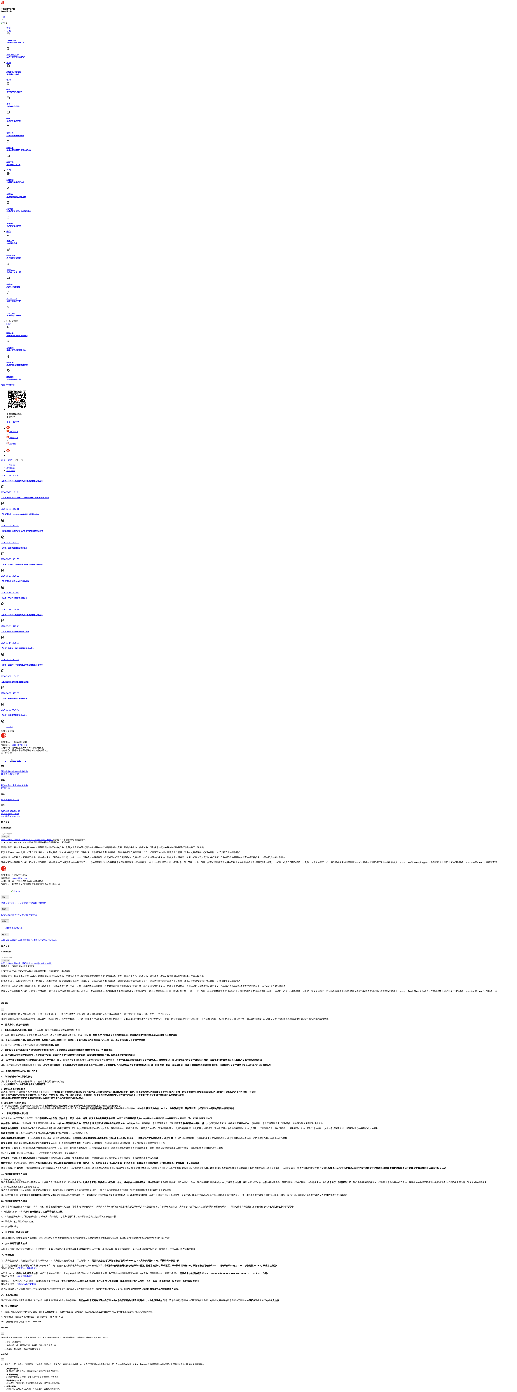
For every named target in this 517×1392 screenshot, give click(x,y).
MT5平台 (5, 816)
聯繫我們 (14, 774)
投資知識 (5, 785)
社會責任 (10, 470)
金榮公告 (14, 771)
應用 (4, 935)
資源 (4, 909)
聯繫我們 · (6, 839)
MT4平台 (14, 813)
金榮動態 (23, 771)
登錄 (3, 385)
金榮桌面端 (23, 940)
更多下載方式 (13, 422)
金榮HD (14, 811)
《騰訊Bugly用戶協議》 (27, 1284)
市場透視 (14, 785)
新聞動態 (10, 468)
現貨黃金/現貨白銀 (13, 928)
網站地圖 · (47, 839)
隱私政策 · (27, 839)
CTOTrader (15, 816)
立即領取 (5, 837)
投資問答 (5, 788)
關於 (10, 460)
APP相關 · (37, 839)
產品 (4, 921)
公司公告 (10, 465)
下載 (3, 17)
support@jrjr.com (19, 745)
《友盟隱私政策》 (24, 1276)
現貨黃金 (5, 799)
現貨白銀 (14, 799)
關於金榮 (5, 771)
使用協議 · (16, 839)
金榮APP (5, 811)
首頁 (3, 460)
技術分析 (23, 785)
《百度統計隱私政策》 (27, 1268)
